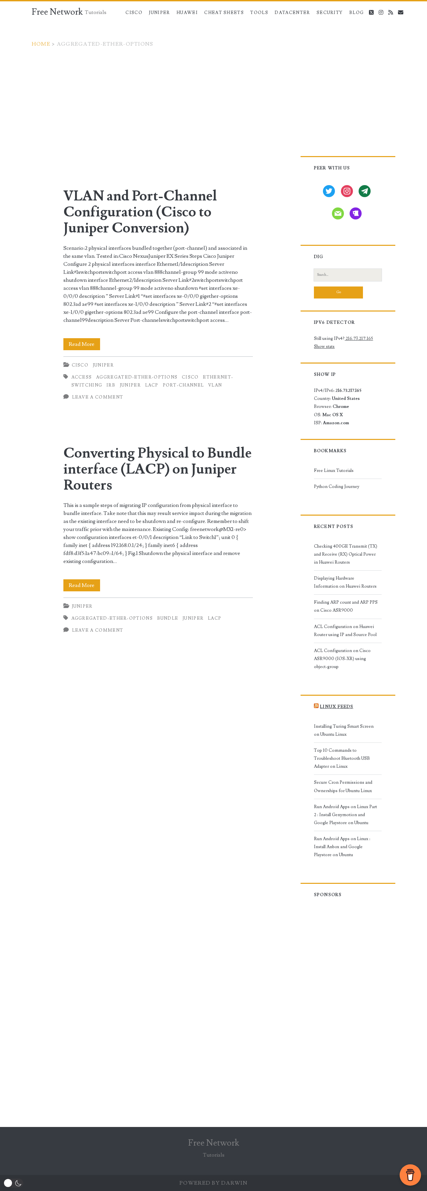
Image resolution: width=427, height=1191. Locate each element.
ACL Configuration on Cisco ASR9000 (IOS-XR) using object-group (342, 658)
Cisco (133, 12)
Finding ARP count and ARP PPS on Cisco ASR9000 (346, 606)
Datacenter (292, 12)
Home (41, 44)
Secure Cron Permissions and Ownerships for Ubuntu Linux (343, 786)
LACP (151, 385)
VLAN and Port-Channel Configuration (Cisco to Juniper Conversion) (140, 212)
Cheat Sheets (224, 12)
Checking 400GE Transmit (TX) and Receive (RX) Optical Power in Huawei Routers (345, 554)
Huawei (187, 12)
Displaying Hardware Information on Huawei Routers (345, 582)
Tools (259, 12)
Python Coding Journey (336, 486)
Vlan (215, 385)
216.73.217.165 (359, 338)
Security (330, 12)
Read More (84, 345)
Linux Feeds (336, 706)
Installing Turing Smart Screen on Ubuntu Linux (344, 730)
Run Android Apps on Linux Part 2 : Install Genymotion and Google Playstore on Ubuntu (345, 814)
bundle (167, 618)
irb (110, 385)
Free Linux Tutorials (334, 470)
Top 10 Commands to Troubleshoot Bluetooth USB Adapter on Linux (342, 758)
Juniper (159, 12)
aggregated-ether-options (136, 377)
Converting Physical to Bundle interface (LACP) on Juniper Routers (157, 469)
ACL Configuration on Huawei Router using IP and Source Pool (345, 630)
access (81, 377)
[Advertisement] (213, 98)
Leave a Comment (97, 397)
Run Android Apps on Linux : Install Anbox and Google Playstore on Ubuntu (342, 846)
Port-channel (183, 385)
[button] (13, 1183)
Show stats (324, 346)
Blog (356, 12)
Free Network (57, 12)
